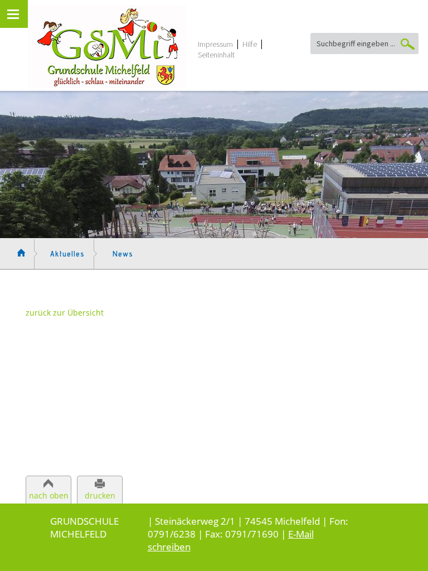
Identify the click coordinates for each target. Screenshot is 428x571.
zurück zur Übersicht (65, 312)
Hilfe (249, 44)
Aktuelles (67, 253)
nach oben (49, 495)
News (123, 253)
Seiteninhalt (216, 55)
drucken (100, 495)
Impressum (215, 44)
